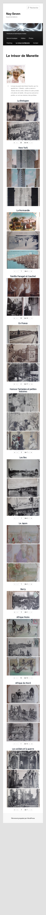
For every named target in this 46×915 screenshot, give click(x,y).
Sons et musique (12, 38)
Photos (31, 38)
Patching (9, 43)
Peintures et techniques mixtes (16, 33)
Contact (35, 43)
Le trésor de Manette (23, 43)
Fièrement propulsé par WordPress (23, 818)
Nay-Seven (13, 14)
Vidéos (23, 38)
